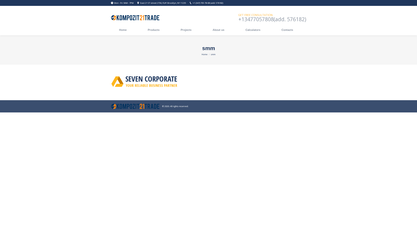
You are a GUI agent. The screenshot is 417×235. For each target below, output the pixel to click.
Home (205, 54)
